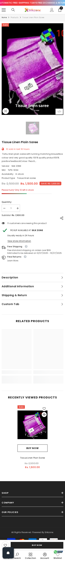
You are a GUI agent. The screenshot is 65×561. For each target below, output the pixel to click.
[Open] (8, 552)
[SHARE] (60, 218)
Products (15, 17)
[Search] (13, 10)
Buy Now (37, 545)
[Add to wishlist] (44, 408)
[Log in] (52, 10)
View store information (19, 241)
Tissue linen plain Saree (32, 457)
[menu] (4, 10)
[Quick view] (44, 414)
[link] (5, 545)
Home (4, 17)
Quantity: (7, 202)
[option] (32, 69)
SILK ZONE (16, 166)
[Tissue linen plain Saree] (33, 424)
